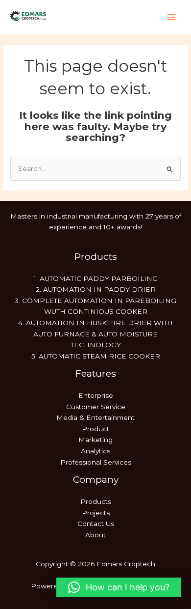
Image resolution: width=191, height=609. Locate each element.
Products (95, 501)
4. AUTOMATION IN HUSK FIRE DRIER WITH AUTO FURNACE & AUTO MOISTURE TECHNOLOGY (95, 334)
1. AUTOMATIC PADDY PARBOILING (96, 278)
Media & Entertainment (95, 417)
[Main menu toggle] (172, 17)
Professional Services (95, 462)
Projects (96, 513)
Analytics (95, 451)
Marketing (95, 439)
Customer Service (95, 407)
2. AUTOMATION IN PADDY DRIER (96, 289)
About (95, 535)
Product (95, 429)
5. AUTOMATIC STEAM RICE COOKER (95, 356)
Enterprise (95, 395)
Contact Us (95, 523)
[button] (118, 587)
